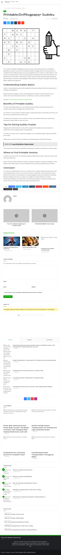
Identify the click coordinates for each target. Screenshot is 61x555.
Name (5, 281)
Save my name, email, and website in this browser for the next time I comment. (23, 292)
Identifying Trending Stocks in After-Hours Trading (27, 489)
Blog (9, 8)
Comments (49, 339)
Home (5, 8)
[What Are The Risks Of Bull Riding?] (7, 478)
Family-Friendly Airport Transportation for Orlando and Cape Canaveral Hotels (34, 360)
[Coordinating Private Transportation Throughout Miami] (7, 381)
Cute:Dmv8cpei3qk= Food (29, 247)
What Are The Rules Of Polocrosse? (22, 470)
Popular (29, 339)
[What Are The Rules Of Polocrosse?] (7, 472)
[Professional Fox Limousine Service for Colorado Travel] (7, 373)
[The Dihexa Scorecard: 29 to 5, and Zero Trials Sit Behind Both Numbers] (7, 390)
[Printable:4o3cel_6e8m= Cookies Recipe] (49, 242)
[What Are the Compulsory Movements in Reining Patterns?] (7, 499)
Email (5, 286)
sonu (7, 18)
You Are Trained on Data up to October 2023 (20, 99)
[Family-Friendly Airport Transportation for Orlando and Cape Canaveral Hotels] (7, 364)
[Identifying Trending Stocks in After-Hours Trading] (7, 492)
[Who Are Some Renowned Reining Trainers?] (7, 485)
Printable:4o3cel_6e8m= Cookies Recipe (47, 249)
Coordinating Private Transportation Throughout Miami (28, 378)
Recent (10, 339)
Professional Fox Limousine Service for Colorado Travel (28, 370)
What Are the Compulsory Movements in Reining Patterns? (29, 497)
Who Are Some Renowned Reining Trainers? (25, 483)
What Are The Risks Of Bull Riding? (22, 476)
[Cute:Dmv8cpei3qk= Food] (30, 241)
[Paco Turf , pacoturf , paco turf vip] (12, 2)
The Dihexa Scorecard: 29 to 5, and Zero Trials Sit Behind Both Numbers (32, 386)
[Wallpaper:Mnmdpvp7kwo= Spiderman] (11, 241)
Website (33, 286)
